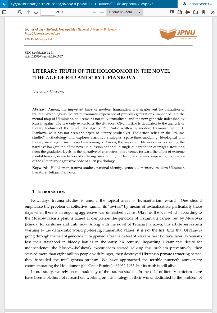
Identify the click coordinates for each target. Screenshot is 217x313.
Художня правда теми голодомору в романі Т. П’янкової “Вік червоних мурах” (82, 3)
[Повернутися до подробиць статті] (4, 4)
